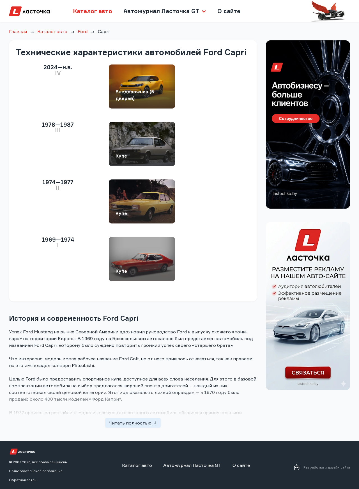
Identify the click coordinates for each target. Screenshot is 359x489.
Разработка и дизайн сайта (326, 467)
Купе (121, 156)
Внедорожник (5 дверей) (135, 95)
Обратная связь (22, 480)
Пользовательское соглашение (36, 471)
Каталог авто (92, 11)
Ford (83, 31)
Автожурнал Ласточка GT (192, 465)
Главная (18, 31)
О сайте (228, 11)
